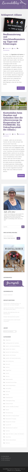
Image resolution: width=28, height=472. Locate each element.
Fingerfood (8, 370)
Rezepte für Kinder (10, 421)
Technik (8, 431)
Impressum (11, 469)
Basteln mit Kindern (11, 355)
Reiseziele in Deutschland (12, 415)
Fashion (8, 367)
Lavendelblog (6, 469)
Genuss (7, 376)
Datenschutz (17, 469)
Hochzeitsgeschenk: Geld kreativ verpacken (12, 320)
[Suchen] (22, 226)
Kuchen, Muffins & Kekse (12, 406)
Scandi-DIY (8, 425)
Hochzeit (8, 391)
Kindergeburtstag (10, 400)
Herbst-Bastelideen (11, 385)
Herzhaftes (8, 388)
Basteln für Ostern (10, 349)
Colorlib (9, 470)
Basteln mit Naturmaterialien (13, 358)
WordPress (18, 470)
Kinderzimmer (9, 403)
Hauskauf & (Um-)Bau (11, 382)
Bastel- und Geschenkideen (13, 346)
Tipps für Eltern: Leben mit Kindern (15, 434)
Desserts (8, 364)
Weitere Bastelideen (11, 440)
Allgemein (8, 340)
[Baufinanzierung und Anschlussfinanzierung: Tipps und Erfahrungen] (14, 25)
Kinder (7, 394)
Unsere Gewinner (8, 295)
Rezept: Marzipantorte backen (11, 316)
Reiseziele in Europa (11, 418)
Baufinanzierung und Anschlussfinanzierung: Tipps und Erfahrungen (14, 39)
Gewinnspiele (9, 379)
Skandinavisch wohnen (12, 428)
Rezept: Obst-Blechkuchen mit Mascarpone (11, 313)
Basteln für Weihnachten (12, 352)
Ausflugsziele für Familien (12, 343)
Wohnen (8, 443)
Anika (14, 48)
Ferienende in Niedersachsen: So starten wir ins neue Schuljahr (12, 304)
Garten (7, 373)
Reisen (7, 409)
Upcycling (8, 437)
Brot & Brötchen (10, 361)
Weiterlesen (21, 88)
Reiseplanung (9, 412)
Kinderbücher (9, 397)
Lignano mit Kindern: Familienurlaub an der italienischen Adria (14, 308)
